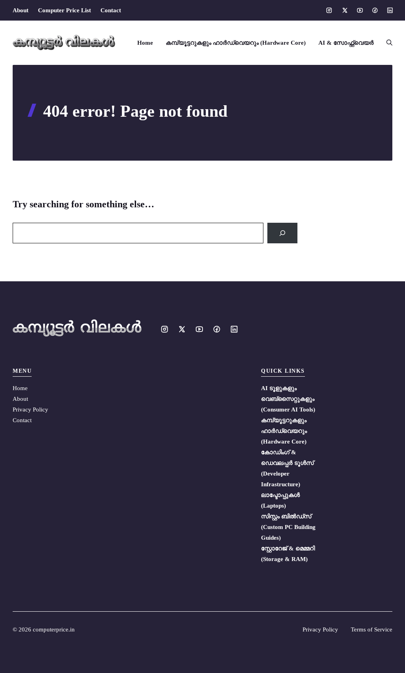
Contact (110, 10)
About (20, 10)
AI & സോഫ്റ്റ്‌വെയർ (346, 43)
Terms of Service (371, 629)
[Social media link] (329, 10)
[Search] (282, 233)
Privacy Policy (30, 409)
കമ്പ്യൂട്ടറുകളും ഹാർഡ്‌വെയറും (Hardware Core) (236, 43)
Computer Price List (64, 10)
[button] (386, 42)
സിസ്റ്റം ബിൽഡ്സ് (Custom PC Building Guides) (288, 527)
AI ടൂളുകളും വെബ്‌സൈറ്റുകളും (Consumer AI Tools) (288, 399)
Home (145, 43)
